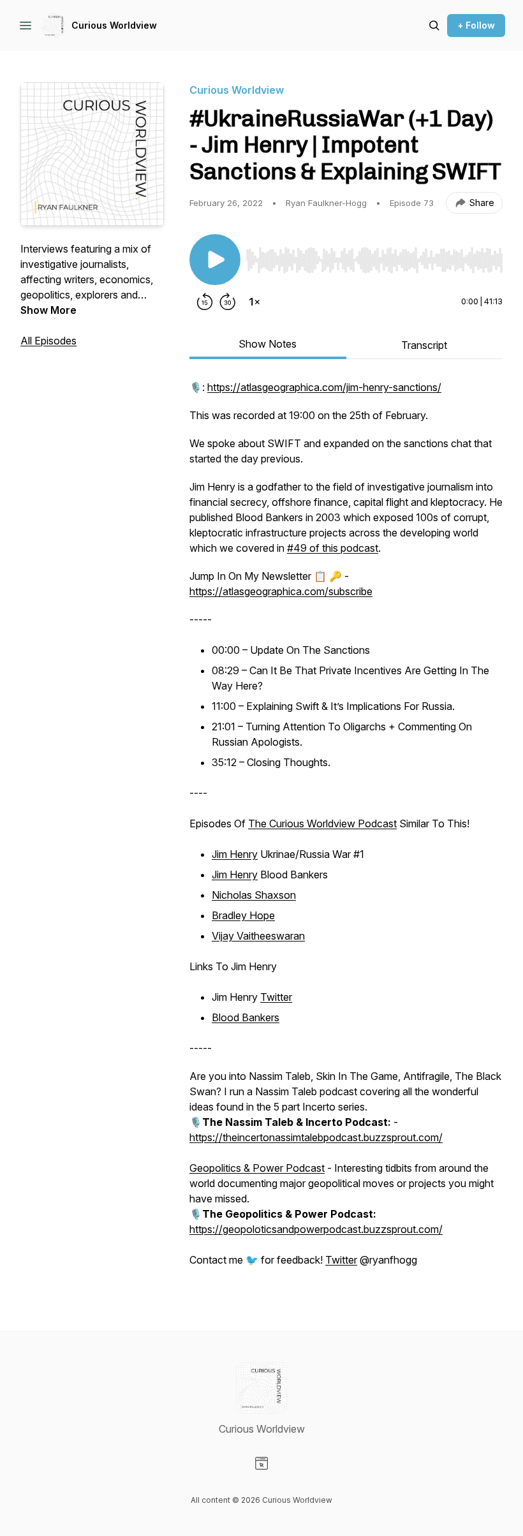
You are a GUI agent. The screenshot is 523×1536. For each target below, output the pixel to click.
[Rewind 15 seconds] (205, 302)
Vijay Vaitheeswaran (258, 935)
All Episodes (48, 340)
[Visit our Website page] (261, 1463)
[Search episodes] (434, 25)
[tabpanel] (346, 830)
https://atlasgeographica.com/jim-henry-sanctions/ (324, 387)
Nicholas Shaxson (254, 895)
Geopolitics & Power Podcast (257, 1168)
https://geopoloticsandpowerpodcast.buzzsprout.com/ (316, 1229)
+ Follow (476, 25)
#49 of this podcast (332, 548)
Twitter (276, 997)
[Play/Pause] (214, 259)
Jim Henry (235, 854)
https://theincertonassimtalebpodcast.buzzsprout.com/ (316, 1137)
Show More (48, 310)
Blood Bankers (245, 1017)
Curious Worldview (114, 25)
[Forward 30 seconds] (228, 302)
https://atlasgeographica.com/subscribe (280, 591)
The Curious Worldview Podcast (322, 823)
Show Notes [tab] (268, 343)
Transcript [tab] (424, 345)
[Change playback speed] (254, 302)
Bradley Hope (243, 915)
